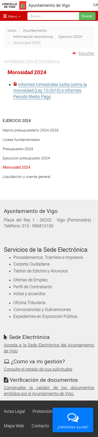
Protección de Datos (51, 411)
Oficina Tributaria (29, 302)
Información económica (33, 36)
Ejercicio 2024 (70, 36)
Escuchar (86, 53)
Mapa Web (14, 425)
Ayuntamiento (35, 30)
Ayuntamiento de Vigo (49, 5)
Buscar (87, 16)
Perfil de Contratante (32, 286)
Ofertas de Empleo (30, 280)
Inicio (11, 30)
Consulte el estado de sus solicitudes (38, 369)
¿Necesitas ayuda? (72, 427)
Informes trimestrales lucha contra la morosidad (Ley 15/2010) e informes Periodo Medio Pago (50, 90)
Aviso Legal (14, 411)
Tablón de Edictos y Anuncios (40, 271)
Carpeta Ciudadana (31, 264)
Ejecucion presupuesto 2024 (26, 158)
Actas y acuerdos (29, 293)
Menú (12, 16)
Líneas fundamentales (21, 139)
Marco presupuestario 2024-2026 (31, 130)
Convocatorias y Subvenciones (42, 309)
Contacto (40, 425)
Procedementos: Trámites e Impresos (48, 257)
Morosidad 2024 (16, 167)
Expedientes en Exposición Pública (45, 316)
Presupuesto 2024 (18, 149)
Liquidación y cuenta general (27, 176)
